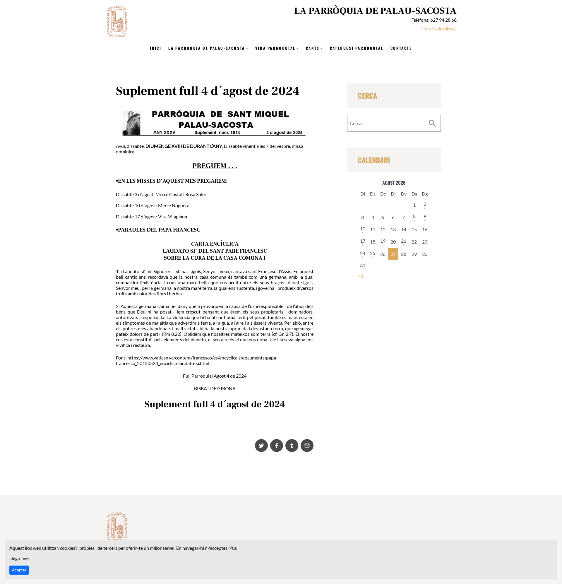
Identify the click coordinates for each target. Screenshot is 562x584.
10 (362, 228)
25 (372, 253)
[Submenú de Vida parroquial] (298, 48)
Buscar (432, 123)
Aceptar (19, 570)
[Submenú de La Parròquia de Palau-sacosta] (247, 48)
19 (382, 241)
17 (362, 241)
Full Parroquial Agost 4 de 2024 (214, 376)
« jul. (362, 275)
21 (403, 241)
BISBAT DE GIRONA (215, 388)
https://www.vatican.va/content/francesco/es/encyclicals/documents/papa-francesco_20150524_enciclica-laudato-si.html (197, 360)
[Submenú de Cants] (322, 48)
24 (362, 253)
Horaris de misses (439, 28)
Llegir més (19, 558)
